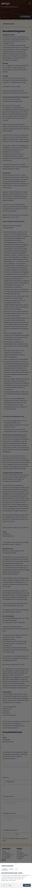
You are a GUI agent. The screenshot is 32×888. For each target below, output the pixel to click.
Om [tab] (16, 869)
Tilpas (10, 885)
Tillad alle (26, 885)
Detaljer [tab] (11, 869)
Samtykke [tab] (4, 869)
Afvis (4, 885)
